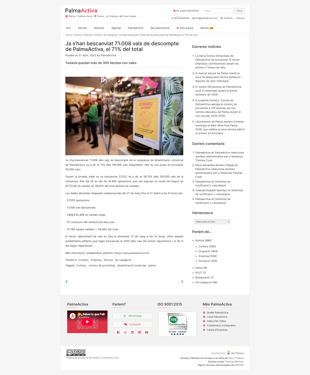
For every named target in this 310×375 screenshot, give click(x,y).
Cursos (100, 16)
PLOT (198, 272)
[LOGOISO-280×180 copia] (177, 324)
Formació (204, 260)
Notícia (98, 35)
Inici (68, 28)
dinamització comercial (131, 265)
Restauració (202, 277)
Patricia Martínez (235, 361)
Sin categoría (110, 35)
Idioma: (205, 28)
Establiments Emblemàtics (221, 325)
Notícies (99, 28)
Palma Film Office (216, 321)
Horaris (241, 18)
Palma (199, 267)
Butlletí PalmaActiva (217, 312)
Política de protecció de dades (82, 357)
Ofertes (72, 16)
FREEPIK (239, 365)
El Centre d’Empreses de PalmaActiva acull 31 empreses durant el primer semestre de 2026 (218, 90)
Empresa (113, 16)
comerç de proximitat (101, 265)
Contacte (228, 18)
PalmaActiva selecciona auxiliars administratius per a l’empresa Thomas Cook (219, 156)
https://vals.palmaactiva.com (131, 253)
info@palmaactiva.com (206, 18)
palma (152, 265)
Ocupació (204, 251)
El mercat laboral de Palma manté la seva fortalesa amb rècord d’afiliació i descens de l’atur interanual (218, 77)
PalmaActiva (108, 55)
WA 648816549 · (182, 18)
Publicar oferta (85, 16)
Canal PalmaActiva (217, 316)
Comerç (78, 35)
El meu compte (129, 16)
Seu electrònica (159, 28)
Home (69, 35)
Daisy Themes (236, 358)
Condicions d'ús (110, 357)
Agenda (116, 28)
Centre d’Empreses (217, 329)
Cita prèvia (186, 28)
